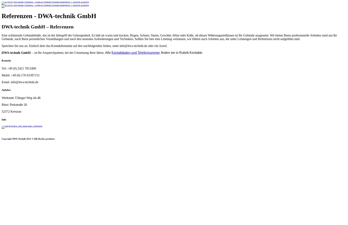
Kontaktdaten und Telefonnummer (136, 52)
